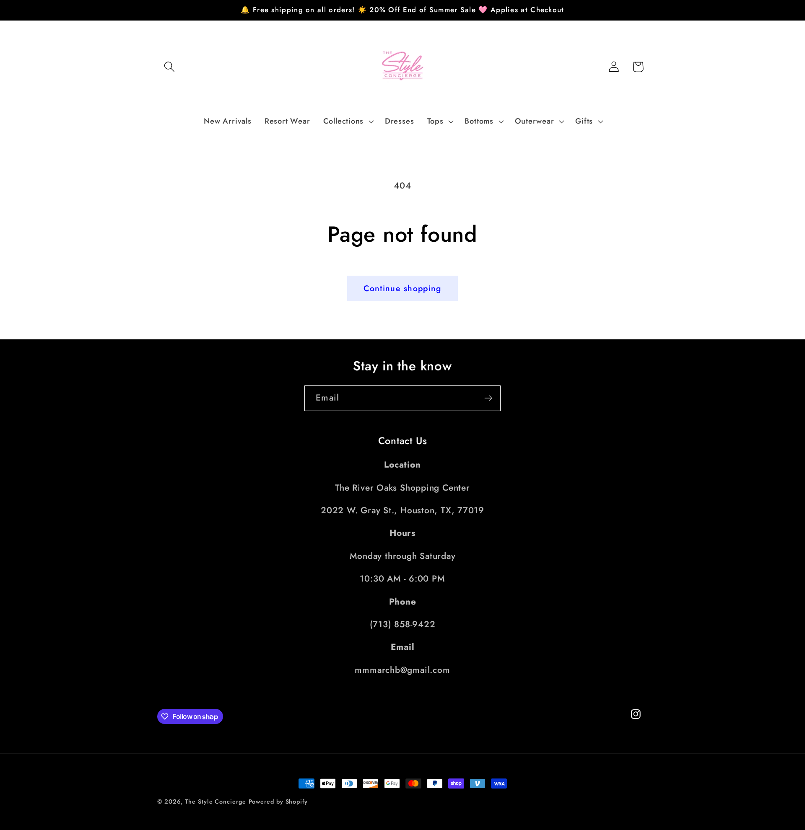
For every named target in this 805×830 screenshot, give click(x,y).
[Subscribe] (488, 398)
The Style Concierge (215, 801)
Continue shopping (402, 288)
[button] (169, 67)
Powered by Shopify (278, 801)
